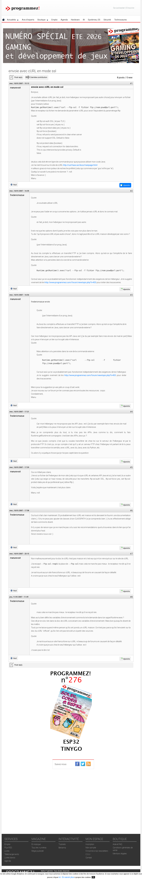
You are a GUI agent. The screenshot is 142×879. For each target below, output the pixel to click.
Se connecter (119, 8)
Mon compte (91, 848)
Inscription (90, 844)
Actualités (10, 20)
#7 (131, 554)
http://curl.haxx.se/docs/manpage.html (80, 165)
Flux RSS (8, 848)
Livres (6, 851)
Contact (89, 858)
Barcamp (62, 848)
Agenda (64, 20)
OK (93, 877)
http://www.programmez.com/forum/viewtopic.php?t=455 (70, 282)
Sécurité (107, 20)
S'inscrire (130, 8)
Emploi (54, 20)
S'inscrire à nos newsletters (97, 851)
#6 (131, 510)
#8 (131, 597)
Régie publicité (37, 851)
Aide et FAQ (117, 844)
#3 (131, 295)
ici (60, 877)
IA (84, 20)
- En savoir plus (67, 877)
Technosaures (120, 20)
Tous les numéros (38, 848)
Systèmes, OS (94, 20)
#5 (131, 467)
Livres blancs (9, 858)
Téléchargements (11, 854)
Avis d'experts (28, 20)
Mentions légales (120, 853)
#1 (131, 83)
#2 (131, 191)
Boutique (40, 20)
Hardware (75, 20)
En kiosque (36, 844)
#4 (131, 412)
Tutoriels (62, 844)
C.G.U (88, 854)
